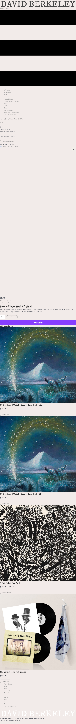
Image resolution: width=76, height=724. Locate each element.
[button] (73, 149)
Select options (6, 592)
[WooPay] (38, 322)
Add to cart (12, 317)
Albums (6, 119)
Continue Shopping (8, 141)
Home (1, 119)
